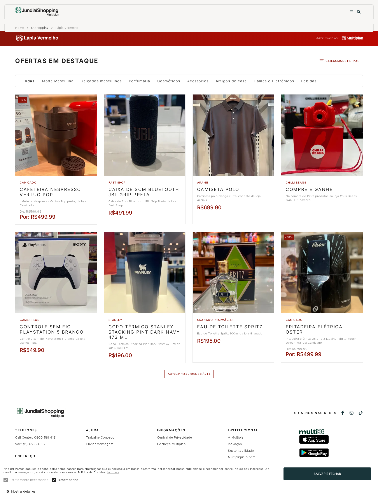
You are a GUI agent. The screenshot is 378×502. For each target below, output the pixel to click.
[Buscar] (358, 12)
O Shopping (40, 28)
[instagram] (352, 413)
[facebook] (342, 413)
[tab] (28, 81)
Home (19, 28)
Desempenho (68, 480)
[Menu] (351, 12)
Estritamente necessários (28, 480)
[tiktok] (361, 413)
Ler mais (113, 472)
